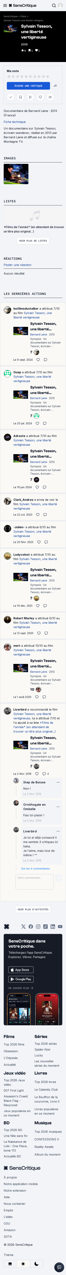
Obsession (11, 1051)
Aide (7, 1197)
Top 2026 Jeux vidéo (14, 1082)
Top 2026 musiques (48, 1131)
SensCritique (11, 16)
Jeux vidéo (15, 1073)
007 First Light (14, 1090)
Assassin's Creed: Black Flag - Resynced (16, 1100)
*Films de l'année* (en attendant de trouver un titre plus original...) (34, 727)
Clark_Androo (23, 500)
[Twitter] (23, 927)
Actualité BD (12, 1156)
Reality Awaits (44, 1147)
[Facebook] (31, 927)
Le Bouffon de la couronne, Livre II (47, 1099)
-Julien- (19, 527)
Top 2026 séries (45, 1043)
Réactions (13, 258)
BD (7, 1122)
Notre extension (15, 1190)
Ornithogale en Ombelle (34, 807)
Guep (17, 372)
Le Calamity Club (46, 1089)
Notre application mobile (21, 1184)
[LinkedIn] (53, 927)
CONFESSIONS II (46, 1139)
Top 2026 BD (13, 1130)
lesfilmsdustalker (25, 308)
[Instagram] (38, 927)
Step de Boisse (34, 782)
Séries (40, 1036)
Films (23, 16)
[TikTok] (45, 927)
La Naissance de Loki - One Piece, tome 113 (15, 1146)
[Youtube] (60, 927)
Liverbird (19, 709)
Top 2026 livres (45, 1082)
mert (16, 645)
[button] (60, 5)
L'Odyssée (11, 1058)
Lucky (38, 1055)
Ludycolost (21, 554)
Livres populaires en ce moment (46, 1111)
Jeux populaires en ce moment (17, 1113)
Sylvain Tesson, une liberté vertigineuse (25, 20)
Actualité (10, 1064)
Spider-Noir (42, 1049)
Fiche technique (15, 122)
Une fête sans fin (15, 1136)
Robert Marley (23, 618)
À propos (10, 1177)
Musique (43, 1122)
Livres (40, 1073)
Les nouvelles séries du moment (46, 1063)
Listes (10, 201)
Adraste (19, 436)
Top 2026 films (14, 1044)
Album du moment (47, 1154)
